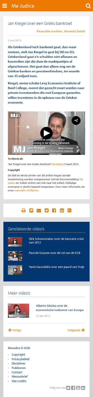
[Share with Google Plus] (69, 210)
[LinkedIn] (83, 388)
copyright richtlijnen (26, 190)
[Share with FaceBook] (54, 210)
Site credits (19, 381)
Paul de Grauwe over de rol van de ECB (54, 253)
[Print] (23, 210)
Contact (17, 372)
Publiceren (19, 368)
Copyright (18, 354)
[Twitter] (68, 388)
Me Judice (23, 5)
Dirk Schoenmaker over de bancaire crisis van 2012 (56, 240)
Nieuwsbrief (20, 376)
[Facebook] (73, 388)
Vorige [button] (16, 330)
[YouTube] (78, 388)
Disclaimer (19, 363)
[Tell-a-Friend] (39, 210)
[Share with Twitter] (46, 210)
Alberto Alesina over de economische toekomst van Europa (60, 308)
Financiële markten (49, 31)
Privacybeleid (20, 359)
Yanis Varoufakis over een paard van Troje (56, 267)
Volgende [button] (74, 330)
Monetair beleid (74, 31)
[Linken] (31, 210)
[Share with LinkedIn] (62, 210)
